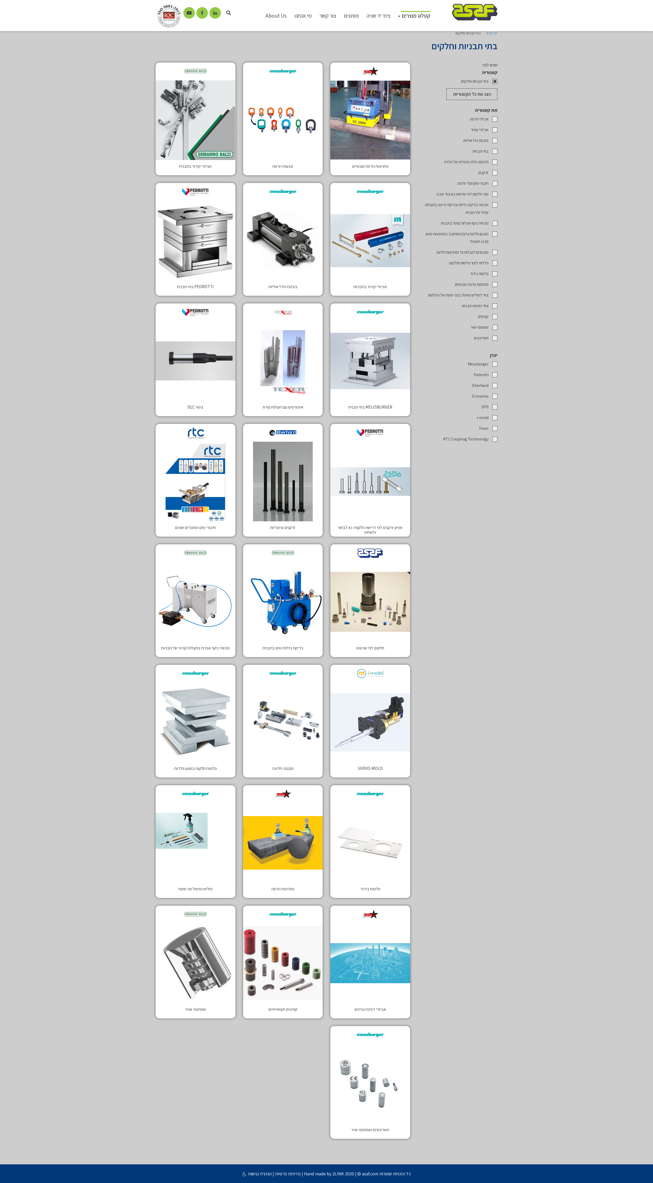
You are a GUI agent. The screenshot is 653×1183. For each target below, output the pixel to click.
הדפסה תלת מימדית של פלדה (466, 162)
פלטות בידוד (479, 273)
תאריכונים (481, 338)
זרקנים (483, 172)
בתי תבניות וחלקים (474, 81)
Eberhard (480, 385)
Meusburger (478, 364)
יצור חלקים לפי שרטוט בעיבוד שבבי (462, 194)
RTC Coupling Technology (465, 439)
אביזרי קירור (479, 129)
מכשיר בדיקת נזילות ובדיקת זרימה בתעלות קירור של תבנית (456, 208)
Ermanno (480, 396)
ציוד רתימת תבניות (475, 306)
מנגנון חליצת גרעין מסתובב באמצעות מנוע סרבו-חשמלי (456, 237)
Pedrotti (481, 374)
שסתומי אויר (479, 327)
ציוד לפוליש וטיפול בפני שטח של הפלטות (458, 295)
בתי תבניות (480, 151)
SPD (484, 407)
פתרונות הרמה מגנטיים (471, 284)
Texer (483, 428)
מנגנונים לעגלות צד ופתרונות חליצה (462, 252)
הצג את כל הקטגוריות (472, 94)
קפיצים (483, 316)
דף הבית (491, 33)
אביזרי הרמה (479, 119)
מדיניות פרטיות (288, 1174)
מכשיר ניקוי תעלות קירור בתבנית (464, 223)
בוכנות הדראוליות (475, 140)
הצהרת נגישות (259, 1174)
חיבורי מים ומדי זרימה (472, 183)
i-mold (482, 417)
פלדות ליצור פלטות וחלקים (468, 263)
